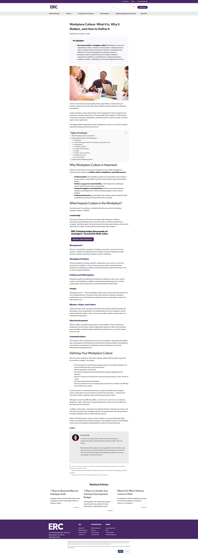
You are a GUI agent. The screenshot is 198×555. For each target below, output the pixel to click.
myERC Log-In (142, 7)
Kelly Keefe (85, 435)
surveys (113, 400)
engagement (86, 184)
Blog (133, 1)
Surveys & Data (95, 534)
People (77, 151)
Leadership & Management (103, 466)
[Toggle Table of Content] (125, 132)
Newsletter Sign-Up (111, 534)
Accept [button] (120, 551)
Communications (80, 157)
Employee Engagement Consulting (126, 13)
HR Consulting (104, 13)
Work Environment (80, 155)
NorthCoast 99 (82, 532)
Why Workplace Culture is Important (83, 135)
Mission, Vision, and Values (82, 153)
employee (79, 466)
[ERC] (54, 8)
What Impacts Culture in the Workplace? (84, 138)
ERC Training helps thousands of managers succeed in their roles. (93, 142)
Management (79, 144)
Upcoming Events (142, 1)
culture (74, 466)
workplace (122, 466)
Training (68, 13)
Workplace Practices (80, 146)
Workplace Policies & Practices (78, 468)
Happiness (85, 466)
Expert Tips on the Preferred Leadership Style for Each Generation (90, 475)
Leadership (78, 140)
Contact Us (125, 1)
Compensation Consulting (85, 13)
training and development (95, 265)
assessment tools (102, 400)
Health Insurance (83, 530)
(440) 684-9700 (54, 537)
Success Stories (110, 532)
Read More (76, 507)
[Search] (134, 7)
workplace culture (112, 124)
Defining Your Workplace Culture (82, 159)
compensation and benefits (114, 263)
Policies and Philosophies (82, 148)
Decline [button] (127, 551)
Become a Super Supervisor (82, 239)
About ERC (144, 13)
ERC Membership (54, 13)
